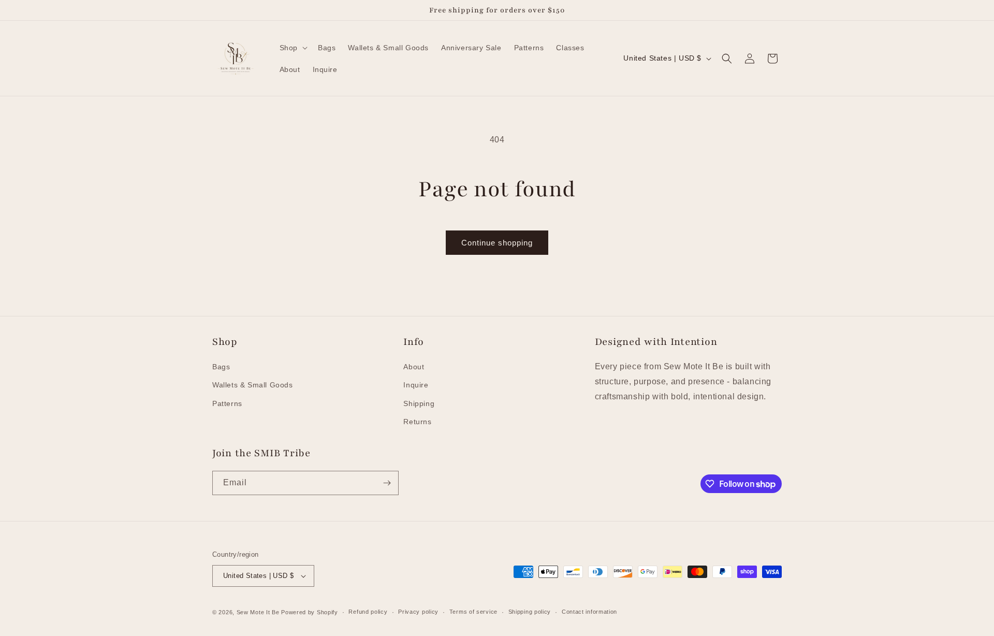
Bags (221, 367)
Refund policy (367, 612)
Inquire (415, 385)
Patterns (227, 403)
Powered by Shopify (309, 612)
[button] (292, 48)
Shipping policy (529, 612)
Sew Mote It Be (258, 612)
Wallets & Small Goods (252, 385)
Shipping (418, 403)
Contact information (589, 612)
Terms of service (473, 612)
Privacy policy (418, 612)
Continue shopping (497, 242)
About (413, 367)
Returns (417, 421)
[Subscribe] (386, 483)
